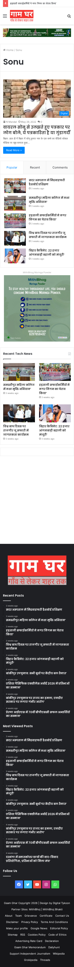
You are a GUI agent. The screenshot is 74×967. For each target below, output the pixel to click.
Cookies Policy (37, 934)
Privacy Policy (29, 922)
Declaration (52, 941)
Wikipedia (59, 953)
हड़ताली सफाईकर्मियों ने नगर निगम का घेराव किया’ (47, 217)
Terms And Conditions (54, 922)
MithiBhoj (34, 909)
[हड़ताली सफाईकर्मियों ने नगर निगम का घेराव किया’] (15, 220)
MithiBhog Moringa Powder (37, 272)
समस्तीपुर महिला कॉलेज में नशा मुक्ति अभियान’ (19, 387)
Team (18, 915)
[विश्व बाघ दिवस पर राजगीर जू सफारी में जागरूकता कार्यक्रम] (15, 238)
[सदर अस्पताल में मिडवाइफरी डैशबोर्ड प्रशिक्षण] (15, 185)
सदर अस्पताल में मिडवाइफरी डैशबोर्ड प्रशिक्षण (47, 182)
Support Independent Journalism (30, 953)
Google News (39, 928)
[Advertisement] (37, 501)
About (8, 915)
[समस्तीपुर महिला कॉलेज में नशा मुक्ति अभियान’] (15, 203)
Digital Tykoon (61, 903)
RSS (22, 934)
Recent (35, 167)
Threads (45, 959)
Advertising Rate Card (28, 941)
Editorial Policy (59, 928)
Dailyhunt (54, 947)
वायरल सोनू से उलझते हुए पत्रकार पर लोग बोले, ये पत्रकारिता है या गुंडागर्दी (36, 130)
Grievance (30, 915)
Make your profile (17, 928)
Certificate (46, 915)
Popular (12, 167)
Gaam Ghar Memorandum (30, 947)
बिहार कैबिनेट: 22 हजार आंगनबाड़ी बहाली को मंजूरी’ (47, 253)
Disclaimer (12, 922)
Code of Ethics (57, 934)
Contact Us (62, 915)
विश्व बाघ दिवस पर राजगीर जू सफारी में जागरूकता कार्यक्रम (48, 235)
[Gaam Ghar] (22, 16)
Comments (60, 167)
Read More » (14, 150)
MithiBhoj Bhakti (53, 909)
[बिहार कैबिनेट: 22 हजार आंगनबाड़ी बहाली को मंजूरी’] (15, 256)
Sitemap (13, 934)
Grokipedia (30, 959)
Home (10, 50)
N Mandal (11, 121)
